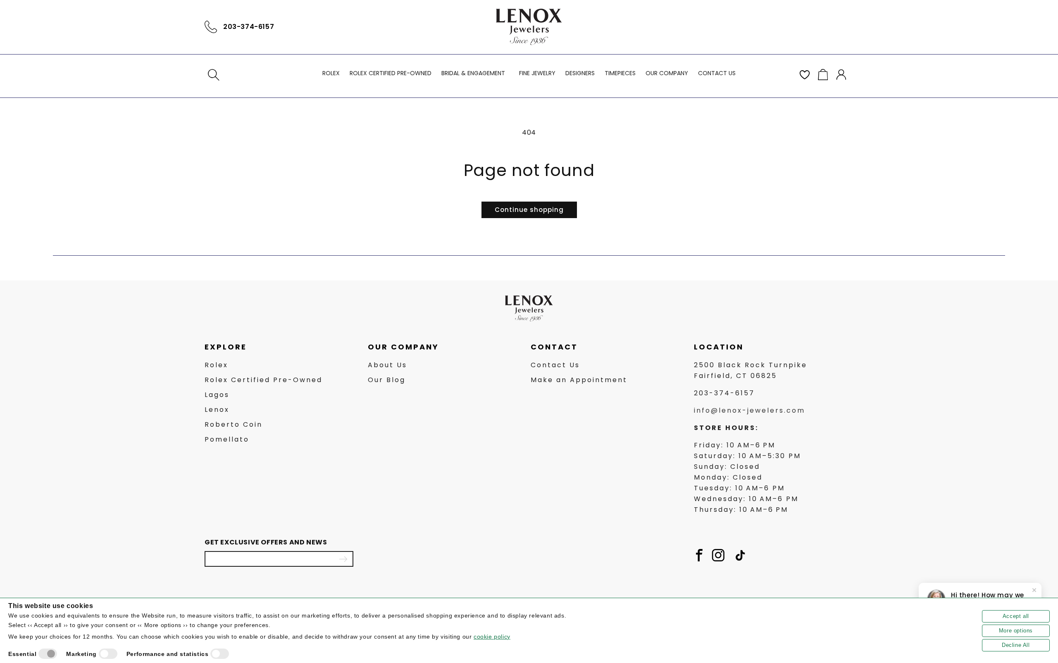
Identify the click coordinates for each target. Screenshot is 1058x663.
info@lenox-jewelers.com (749, 410)
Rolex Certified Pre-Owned (263, 380)
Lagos (217, 394)
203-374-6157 (248, 26)
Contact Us (555, 365)
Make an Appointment (579, 380)
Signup (343, 559)
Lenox (217, 409)
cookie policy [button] (492, 636)
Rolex (216, 365)
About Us (387, 365)
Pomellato (227, 439)
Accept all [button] (1016, 616)
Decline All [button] (1016, 645)
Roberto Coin (233, 424)
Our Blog (386, 380)
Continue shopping (529, 209)
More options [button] (1016, 630)
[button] (214, 75)
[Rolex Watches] (818, 26)
